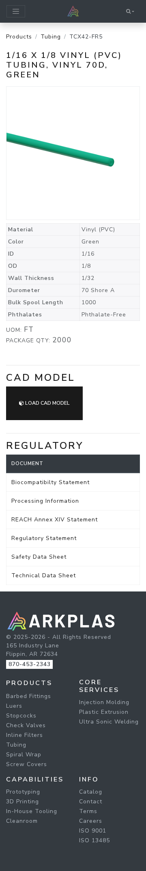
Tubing (51, 37)
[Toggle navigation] (15, 11)
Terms (88, 811)
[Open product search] (130, 11)
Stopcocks (21, 715)
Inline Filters (24, 735)
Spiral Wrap (23, 754)
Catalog (90, 792)
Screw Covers (26, 764)
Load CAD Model (47, 403)
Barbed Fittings (28, 696)
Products (19, 37)
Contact (90, 801)
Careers (90, 821)
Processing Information (45, 501)
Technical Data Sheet (43, 575)
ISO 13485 (94, 840)
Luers (14, 706)
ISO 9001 (92, 831)
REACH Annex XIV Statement (54, 519)
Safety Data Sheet (39, 557)
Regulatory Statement (44, 538)
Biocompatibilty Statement (50, 482)
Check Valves (26, 725)
